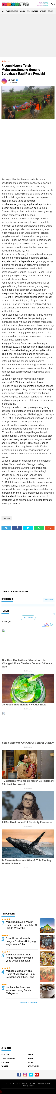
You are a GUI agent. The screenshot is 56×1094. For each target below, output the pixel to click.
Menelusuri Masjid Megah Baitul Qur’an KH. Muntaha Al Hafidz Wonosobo (21, 925)
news (30, 1062)
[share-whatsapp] (39, 528)
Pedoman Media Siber (41, 1083)
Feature (35, 11)
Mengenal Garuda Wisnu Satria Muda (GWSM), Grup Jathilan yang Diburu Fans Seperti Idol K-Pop (20, 976)
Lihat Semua (28, 618)
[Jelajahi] (52, 4)
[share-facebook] (17, 528)
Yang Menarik (12, 11)
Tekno (31, 1054)
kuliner (5, 1062)
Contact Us (26, 1083)
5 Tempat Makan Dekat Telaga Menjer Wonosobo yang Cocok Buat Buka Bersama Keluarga (19, 959)
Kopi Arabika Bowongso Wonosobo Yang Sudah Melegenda (18, 990)
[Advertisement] (28, 36)
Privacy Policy (28, 1086)
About (8, 1083)
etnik (50, 11)
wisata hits (25, 11)
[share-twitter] (28, 528)
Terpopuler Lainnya (28, 1002)
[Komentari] (50, 528)
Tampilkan (48, 600)
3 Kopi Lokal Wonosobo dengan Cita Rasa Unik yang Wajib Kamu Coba (21, 941)
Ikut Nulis (16, 1083)
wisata (43, 11)
